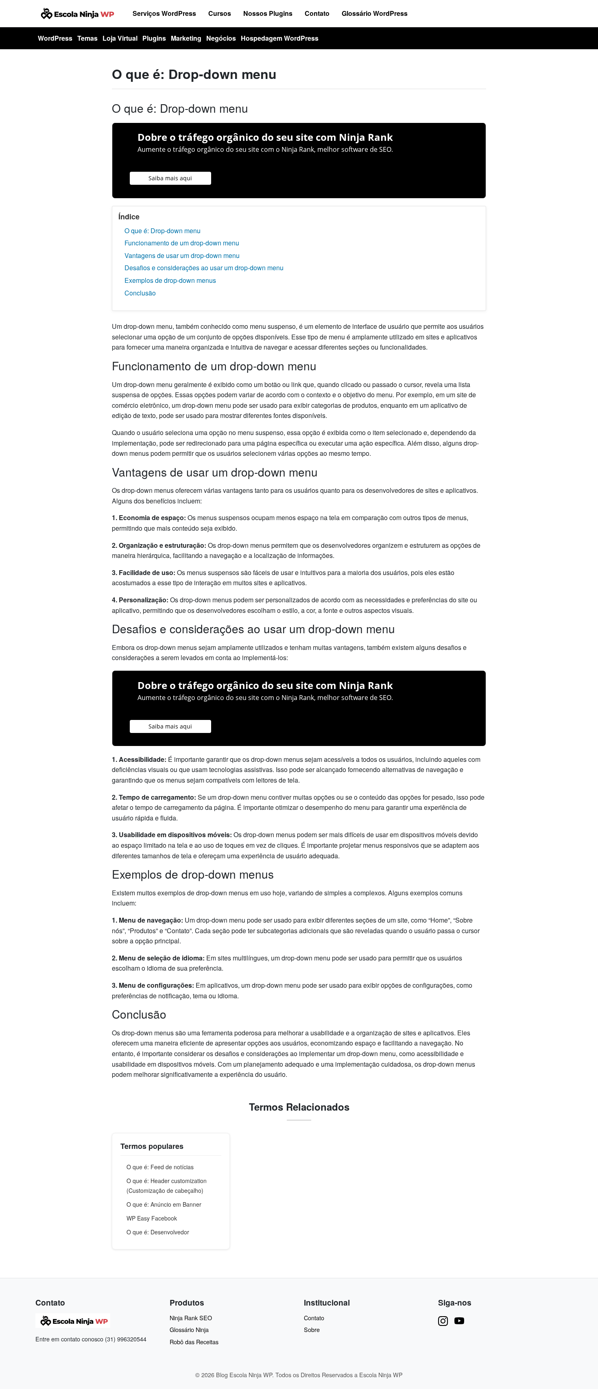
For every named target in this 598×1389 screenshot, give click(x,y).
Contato (317, 13)
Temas (87, 38)
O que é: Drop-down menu (162, 230)
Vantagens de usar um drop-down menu (182, 255)
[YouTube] (459, 1320)
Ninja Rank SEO (191, 1317)
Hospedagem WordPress (280, 38)
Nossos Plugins (267, 13)
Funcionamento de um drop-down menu (181, 242)
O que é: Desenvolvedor (158, 1232)
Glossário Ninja (189, 1329)
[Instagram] (443, 1320)
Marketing (186, 38)
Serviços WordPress (164, 13)
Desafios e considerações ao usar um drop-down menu (204, 267)
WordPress (55, 38)
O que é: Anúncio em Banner (164, 1204)
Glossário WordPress (375, 13)
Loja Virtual (120, 38)
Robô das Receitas (194, 1341)
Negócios (221, 38)
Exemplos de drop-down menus (170, 280)
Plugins (154, 38)
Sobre (312, 1329)
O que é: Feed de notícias (160, 1167)
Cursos (219, 13)
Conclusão (140, 292)
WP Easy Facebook (152, 1218)
